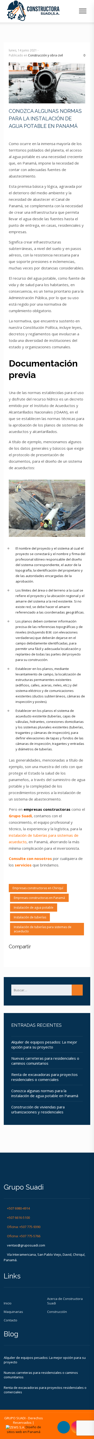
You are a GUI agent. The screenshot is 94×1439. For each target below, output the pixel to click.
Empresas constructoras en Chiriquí (38, 888)
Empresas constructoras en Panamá (39, 898)
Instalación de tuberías (30, 917)
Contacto (10, 1320)
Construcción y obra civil (45, 55)
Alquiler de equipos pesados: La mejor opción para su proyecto (44, 1044)
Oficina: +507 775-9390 (23, 1227)
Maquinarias (13, 1311)
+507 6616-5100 (18, 1217)
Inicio (8, 1303)
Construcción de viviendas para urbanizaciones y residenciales (38, 1109)
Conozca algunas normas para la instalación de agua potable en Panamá (44, 1093)
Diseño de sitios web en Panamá (24, 1429)
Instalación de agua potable (33, 907)
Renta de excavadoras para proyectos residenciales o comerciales (44, 1077)
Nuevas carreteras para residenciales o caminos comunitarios (45, 1061)
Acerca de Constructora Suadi (65, 1300)
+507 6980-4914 (18, 1208)
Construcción (57, 1311)
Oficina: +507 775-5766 (23, 1236)
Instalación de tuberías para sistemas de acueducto (42, 929)
